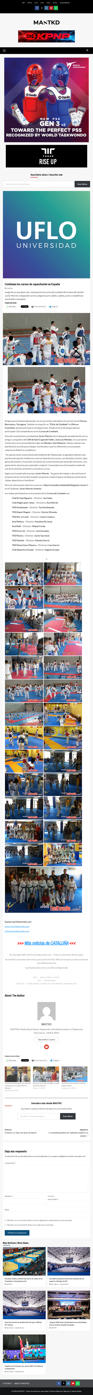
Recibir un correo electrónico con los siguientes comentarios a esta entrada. (39, 1220)
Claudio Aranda (63, 1284)
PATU (30, 3)
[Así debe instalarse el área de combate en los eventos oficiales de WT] (68, 1261)
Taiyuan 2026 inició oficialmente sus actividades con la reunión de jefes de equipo (68, 1323)
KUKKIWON (65, 3)
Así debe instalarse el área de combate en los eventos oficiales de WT (66, 1279)
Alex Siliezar (55, 1284)
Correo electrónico (53, 1197)
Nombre (9, 1196)
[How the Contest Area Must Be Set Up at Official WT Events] (24, 1305)
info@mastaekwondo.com (17, 931)
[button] (24, 574)
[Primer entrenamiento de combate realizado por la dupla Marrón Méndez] (18, 1074)
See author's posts (46, 1039)
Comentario (10, 1163)
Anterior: (21, 1131)
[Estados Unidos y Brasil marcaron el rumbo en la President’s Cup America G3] (24, 1261)
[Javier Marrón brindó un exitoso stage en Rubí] (74, 1074)
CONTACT (7, 1383)
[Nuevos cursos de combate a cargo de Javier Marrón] (46, 1074)
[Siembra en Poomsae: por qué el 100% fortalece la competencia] (24, 1348)
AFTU (55, 3)
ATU (42, 3)
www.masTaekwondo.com (17, 926)
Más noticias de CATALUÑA (47, 943)
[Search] (87, 50)
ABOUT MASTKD (21, 1383)
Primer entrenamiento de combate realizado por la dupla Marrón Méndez (18, 1085)
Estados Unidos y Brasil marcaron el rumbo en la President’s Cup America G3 (24, 1279)
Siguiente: (68, 1132)
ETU (36, 3)
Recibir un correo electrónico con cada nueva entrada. (30, 1225)
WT (23, 3)
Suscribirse (68, 1116)
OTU (48, 3)
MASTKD (10, 288)
